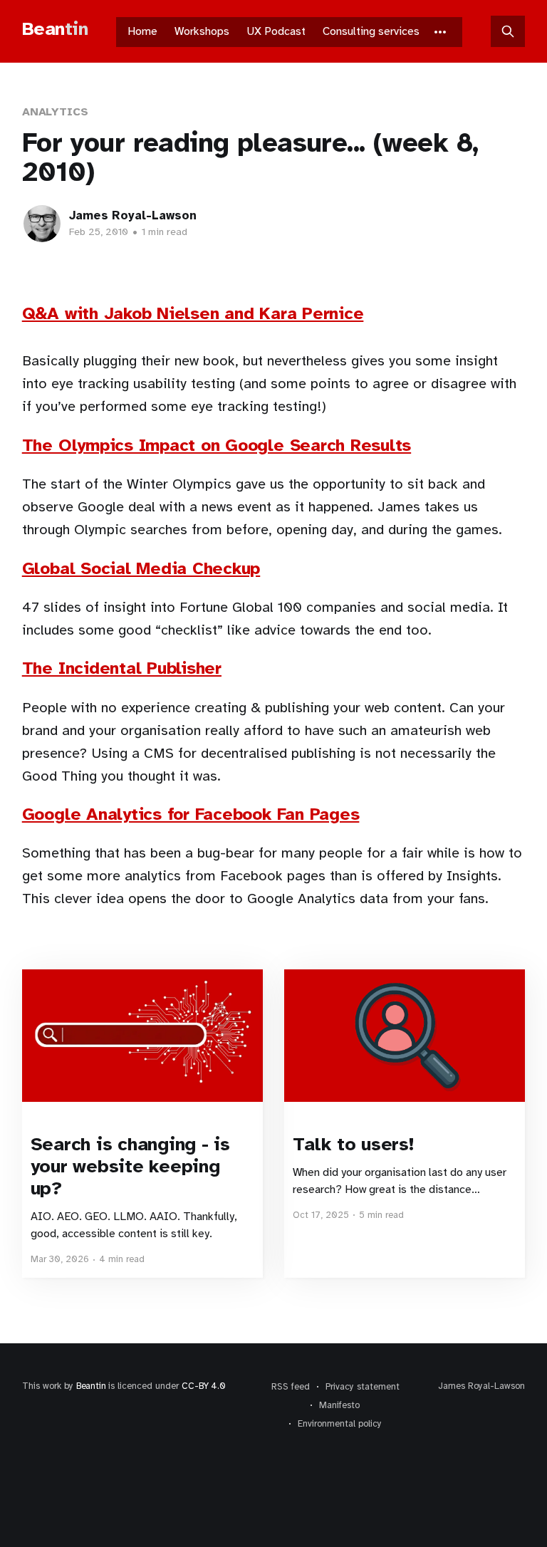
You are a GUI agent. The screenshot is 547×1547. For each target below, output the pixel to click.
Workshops (201, 31)
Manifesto (339, 1405)
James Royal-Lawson (133, 215)
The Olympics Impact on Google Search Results (216, 445)
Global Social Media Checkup (141, 568)
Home (142, 31)
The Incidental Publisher (122, 668)
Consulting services (371, 31)
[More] (440, 32)
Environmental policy (340, 1423)
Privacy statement (362, 1386)
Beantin (91, 1386)
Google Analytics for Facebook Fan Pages (191, 814)
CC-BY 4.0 (203, 1386)
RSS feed (290, 1386)
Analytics (55, 112)
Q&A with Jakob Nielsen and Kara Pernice (193, 313)
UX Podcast (276, 31)
